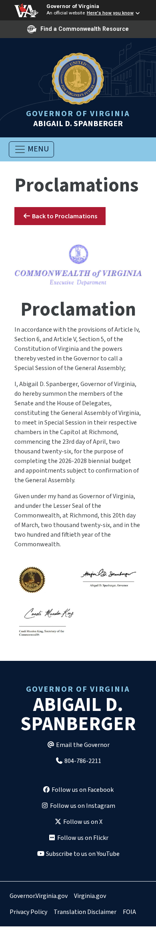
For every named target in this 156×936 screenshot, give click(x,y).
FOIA (129, 912)
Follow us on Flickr (82, 837)
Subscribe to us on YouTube (82, 853)
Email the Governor (82, 745)
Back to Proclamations (64, 216)
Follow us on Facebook (82, 789)
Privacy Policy (28, 912)
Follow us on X (82, 821)
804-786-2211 (82, 761)
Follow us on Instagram (82, 805)
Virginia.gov (90, 896)
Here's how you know (110, 13)
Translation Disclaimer (85, 912)
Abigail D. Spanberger (78, 118)
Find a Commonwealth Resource (84, 29)
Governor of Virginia (72, 6)
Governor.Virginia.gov (39, 896)
